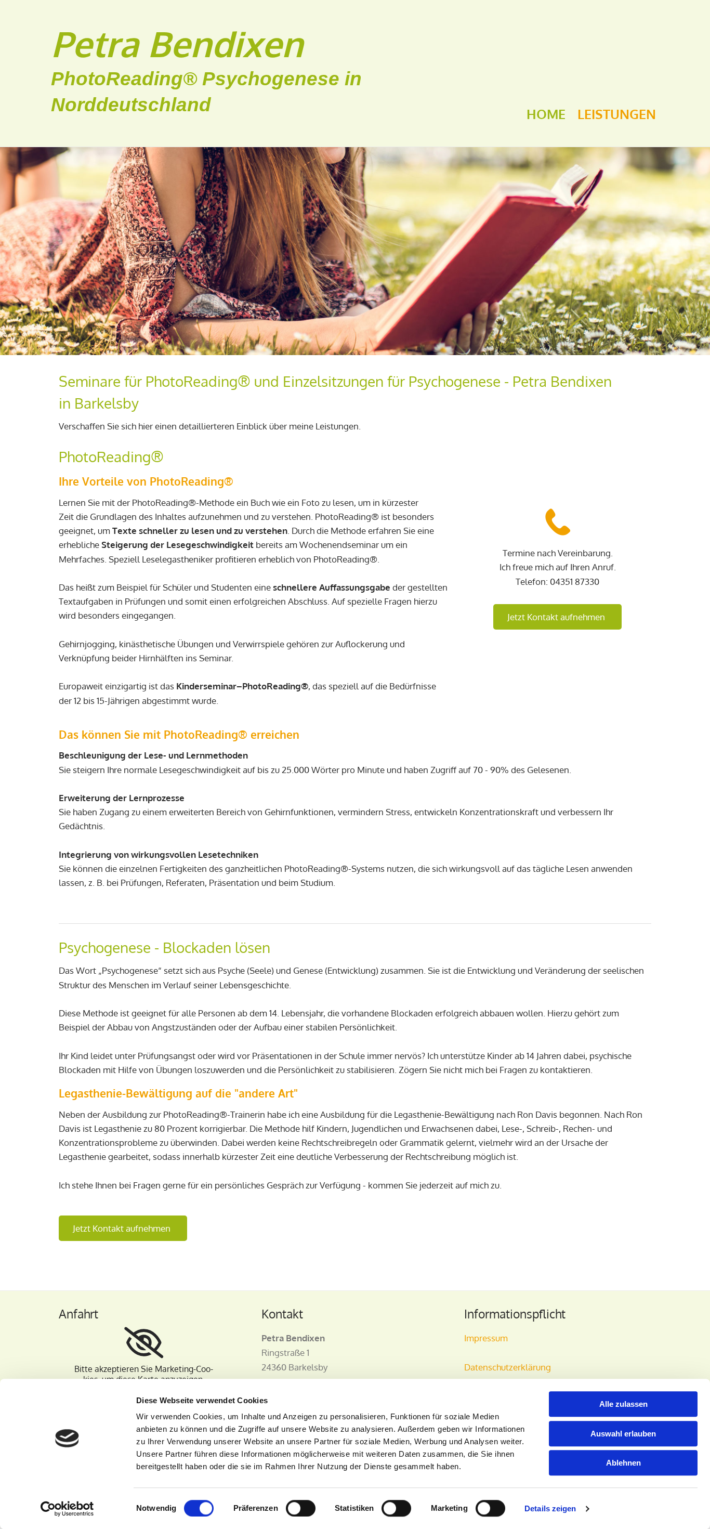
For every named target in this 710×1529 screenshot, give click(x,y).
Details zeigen (550, 1508)
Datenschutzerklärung (507, 1367)
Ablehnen (623, 1462)
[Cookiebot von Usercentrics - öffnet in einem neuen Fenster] (67, 1509)
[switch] (300, 1508)
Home (546, 114)
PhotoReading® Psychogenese (195, 78)
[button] (557, 617)
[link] (143, 1342)
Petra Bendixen (177, 43)
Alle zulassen (623, 1404)
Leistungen (616, 114)
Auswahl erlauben (623, 1433)
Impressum (486, 1337)
